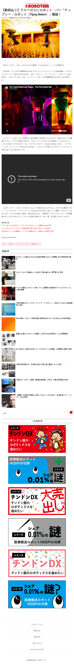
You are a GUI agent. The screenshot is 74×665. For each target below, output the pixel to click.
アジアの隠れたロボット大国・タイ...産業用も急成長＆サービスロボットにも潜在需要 (43, 288)
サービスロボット (24, 244)
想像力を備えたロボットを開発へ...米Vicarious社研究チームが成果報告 (42, 333)
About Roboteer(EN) (37, 649)
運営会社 (37, 630)
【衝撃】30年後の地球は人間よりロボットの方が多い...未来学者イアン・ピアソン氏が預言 (44, 396)
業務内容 (37, 637)
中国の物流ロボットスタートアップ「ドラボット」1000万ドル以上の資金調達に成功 (44, 304)
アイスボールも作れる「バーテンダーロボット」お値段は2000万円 (26, 225)
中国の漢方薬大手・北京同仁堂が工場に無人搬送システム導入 (39, 364)
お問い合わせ (37, 643)
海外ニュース (13, 244)
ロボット (5, 244)
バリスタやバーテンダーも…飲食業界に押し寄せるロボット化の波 (26, 228)
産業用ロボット (36, 244)
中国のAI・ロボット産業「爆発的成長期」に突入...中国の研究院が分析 (42, 379)
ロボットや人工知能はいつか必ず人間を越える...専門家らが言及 (39, 272)
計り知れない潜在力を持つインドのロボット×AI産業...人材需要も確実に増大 (44, 349)
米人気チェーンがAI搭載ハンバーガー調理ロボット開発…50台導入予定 (28, 231)
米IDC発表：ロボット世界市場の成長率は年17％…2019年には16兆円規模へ (44, 318)
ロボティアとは (37, 624)
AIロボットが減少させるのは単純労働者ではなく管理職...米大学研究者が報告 (43, 258)
